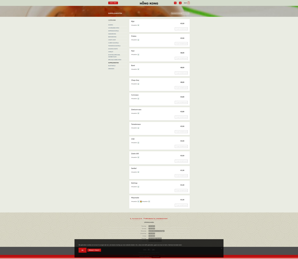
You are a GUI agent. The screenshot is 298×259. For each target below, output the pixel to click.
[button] (187, 3)
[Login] (180, 3)
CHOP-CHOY (112, 39)
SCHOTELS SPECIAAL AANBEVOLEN (114, 55)
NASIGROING (112, 34)
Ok (83, 250)
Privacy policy (94, 250)
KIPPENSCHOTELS (113, 31)
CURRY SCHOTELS (113, 43)
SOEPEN (110, 25)
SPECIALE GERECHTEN (114, 59)
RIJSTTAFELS (111, 65)
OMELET (110, 51)
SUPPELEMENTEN (113, 62)
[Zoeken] (175, 3)
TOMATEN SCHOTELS (114, 45)
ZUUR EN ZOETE (113, 48)
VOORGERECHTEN (113, 28)
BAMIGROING (112, 36)
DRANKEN (111, 68)
